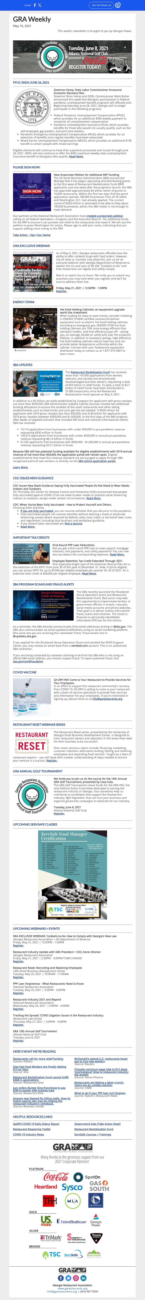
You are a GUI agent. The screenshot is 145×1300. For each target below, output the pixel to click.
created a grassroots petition (105, 216)
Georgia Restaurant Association (72, 1285)
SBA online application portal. (97, 461)
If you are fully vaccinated (37, 511)
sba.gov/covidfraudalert (28, 661)
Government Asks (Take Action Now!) (97, 1124)
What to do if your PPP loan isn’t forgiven (100, 1093)
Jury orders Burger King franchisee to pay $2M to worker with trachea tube (39, 1089)
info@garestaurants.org (107, 699)
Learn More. (20, 467)
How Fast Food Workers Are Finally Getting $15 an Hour (39, 1068)
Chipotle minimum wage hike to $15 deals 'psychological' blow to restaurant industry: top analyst (101, 1071)
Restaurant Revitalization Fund (90, 372)
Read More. (76, 156)
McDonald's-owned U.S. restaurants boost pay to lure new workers (100, 1060)
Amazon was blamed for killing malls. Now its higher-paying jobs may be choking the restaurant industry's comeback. (41, 1101)
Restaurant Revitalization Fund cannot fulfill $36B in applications (41, 1078)
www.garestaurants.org (72, 1288)
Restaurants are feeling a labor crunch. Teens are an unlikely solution (99, 1084)
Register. (61, 291)
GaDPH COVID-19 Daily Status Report (36, 1124)
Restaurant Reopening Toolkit (31, 1129)
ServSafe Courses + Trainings (92, 1134)
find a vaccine (73, 523)
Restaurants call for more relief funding (38, 1058)
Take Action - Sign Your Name (31, 235)
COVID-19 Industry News (28, 1134)
